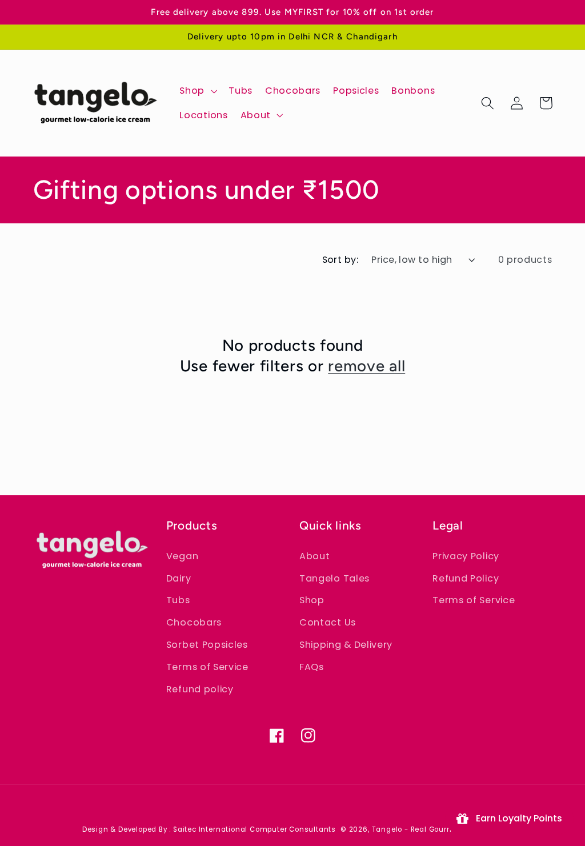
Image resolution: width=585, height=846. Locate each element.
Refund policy (200, 689)
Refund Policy (465, 578)
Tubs (178, 600)
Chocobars (194, 622)
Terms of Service (207, 666)
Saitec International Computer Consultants (254, 829)
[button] (197, 91)
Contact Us (327, 622)
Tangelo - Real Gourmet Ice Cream (437, 829)
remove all (366, 365)
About (314, 556)
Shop (311, 600)
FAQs (311, 666)
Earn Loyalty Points (516, 818)
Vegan (182, 556)
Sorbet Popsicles (207, 644)
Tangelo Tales (334, 578)
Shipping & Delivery (345, 644)
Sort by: (340, 259)
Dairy (178, 578)
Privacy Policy (465, 556)
